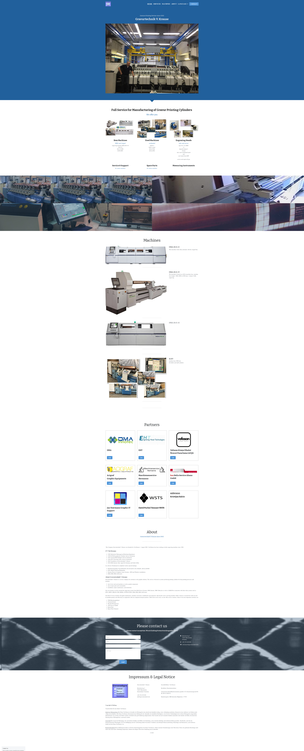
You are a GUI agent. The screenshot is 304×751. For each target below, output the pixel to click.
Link (109, 458)
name (107, 637)
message (108, 651)
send (123, 662)
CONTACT (194, 4)
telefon (108, 646)
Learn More (21, 744)
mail (107, 641)
